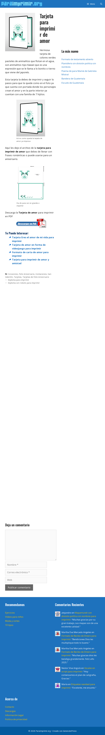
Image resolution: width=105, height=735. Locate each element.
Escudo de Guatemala (72, 82)
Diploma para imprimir (18, 280)
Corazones (13, 274)
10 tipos (9, 625)
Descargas (10, 711)
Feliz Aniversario (26, 274)
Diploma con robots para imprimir (24, 283)
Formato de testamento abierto (77, 59)
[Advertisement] (30, 399)
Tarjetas (18, 277)
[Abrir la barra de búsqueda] (101, 4)
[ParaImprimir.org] (22, 4)
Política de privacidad (16, 719)
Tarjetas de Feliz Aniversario (36, 277)
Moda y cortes (12, 620)
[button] (90, 4)
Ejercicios (10, 612)
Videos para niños (14, 616)
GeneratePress (70, 731)
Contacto (9, 706)
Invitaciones (41, 274)
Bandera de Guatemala (73, 78)
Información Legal (14, 715)
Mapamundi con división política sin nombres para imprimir (78, 616)
